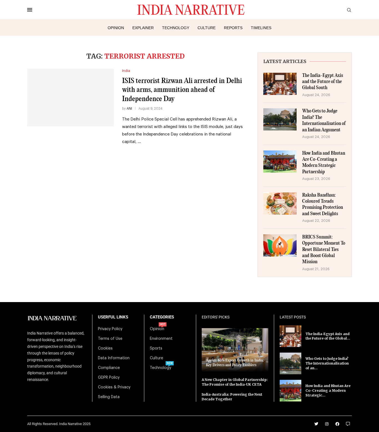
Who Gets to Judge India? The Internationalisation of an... (327, 363)
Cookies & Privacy (114, 387)
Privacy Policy (110, 329)
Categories (162, 317)
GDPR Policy (109, 378)
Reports (233, 28)
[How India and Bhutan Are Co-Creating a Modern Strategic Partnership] (280, 161)
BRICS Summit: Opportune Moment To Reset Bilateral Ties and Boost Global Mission (323, 250)
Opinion (116, 28)
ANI (129, 108)
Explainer (143, 28)
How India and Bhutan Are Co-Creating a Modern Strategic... (327, 390)
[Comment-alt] (348, 424)
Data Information (114, 358)
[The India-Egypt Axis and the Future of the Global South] (280, 84)
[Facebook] (337, 424)
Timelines (261, 28)
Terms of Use (110, 339)
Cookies (105, 348)
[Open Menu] (29, 9)
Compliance (109, 368)
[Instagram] (327, 424)
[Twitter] (316, 424)
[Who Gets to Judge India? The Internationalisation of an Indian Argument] (280, 119)
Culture (207, 28)
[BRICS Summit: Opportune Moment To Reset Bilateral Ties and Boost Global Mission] (280, 245)
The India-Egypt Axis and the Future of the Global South (322, 82)
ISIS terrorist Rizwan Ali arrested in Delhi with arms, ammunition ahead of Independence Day (182, 89)
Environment (161, 339)
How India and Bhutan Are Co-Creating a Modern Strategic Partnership (323, 162)
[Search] (349, 10)
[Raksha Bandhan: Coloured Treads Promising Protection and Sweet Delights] (280, 203)
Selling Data (109, 397)
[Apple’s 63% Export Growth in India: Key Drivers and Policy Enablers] (235, 350)
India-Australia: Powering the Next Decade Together (232, 396)
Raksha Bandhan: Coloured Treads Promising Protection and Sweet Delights (322, 204)
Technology (175, 28)
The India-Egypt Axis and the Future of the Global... (327, 336)
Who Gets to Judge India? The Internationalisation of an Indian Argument (324, 120)
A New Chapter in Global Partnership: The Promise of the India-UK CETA (235, 382)
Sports (156, 348)
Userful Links (113, 317)
